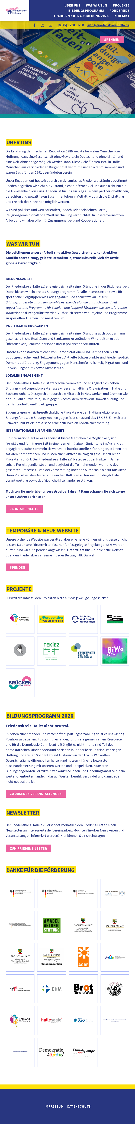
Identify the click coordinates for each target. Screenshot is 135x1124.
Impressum (54, 1106)
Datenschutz (79, 1106)
